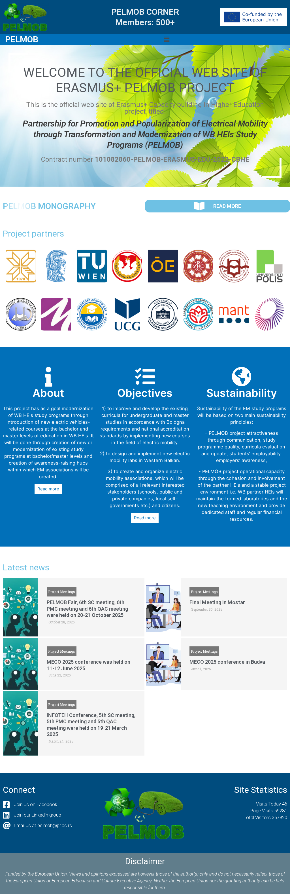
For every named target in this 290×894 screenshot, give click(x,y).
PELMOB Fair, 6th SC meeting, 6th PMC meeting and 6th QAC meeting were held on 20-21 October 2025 (87, 608)
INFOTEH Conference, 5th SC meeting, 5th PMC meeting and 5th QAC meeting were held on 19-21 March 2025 (91, 724)
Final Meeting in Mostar (217, 602)
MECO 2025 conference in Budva (227, 662)
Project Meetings (61, 591)
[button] (167, 39)
